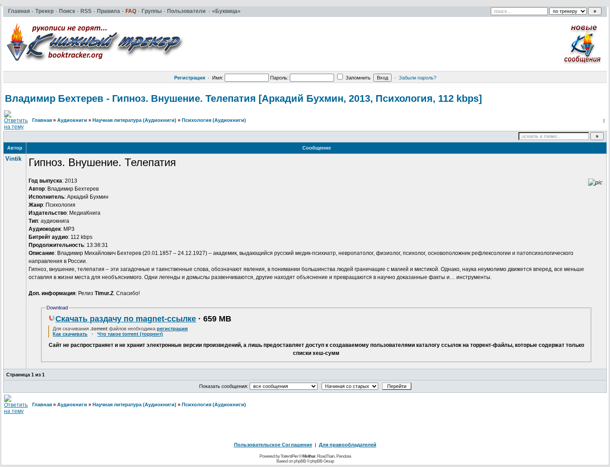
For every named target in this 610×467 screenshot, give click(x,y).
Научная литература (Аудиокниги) (134, 120)
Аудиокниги (72, 120)
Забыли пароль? (417, 77)
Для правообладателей (347, 444)
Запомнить (357, 77)
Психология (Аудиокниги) (214, 120)
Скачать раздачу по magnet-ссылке (125, 318)
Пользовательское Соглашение (273, 444)
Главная (42, 120)
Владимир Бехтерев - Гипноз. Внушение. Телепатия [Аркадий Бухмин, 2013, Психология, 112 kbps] (243, 98)
